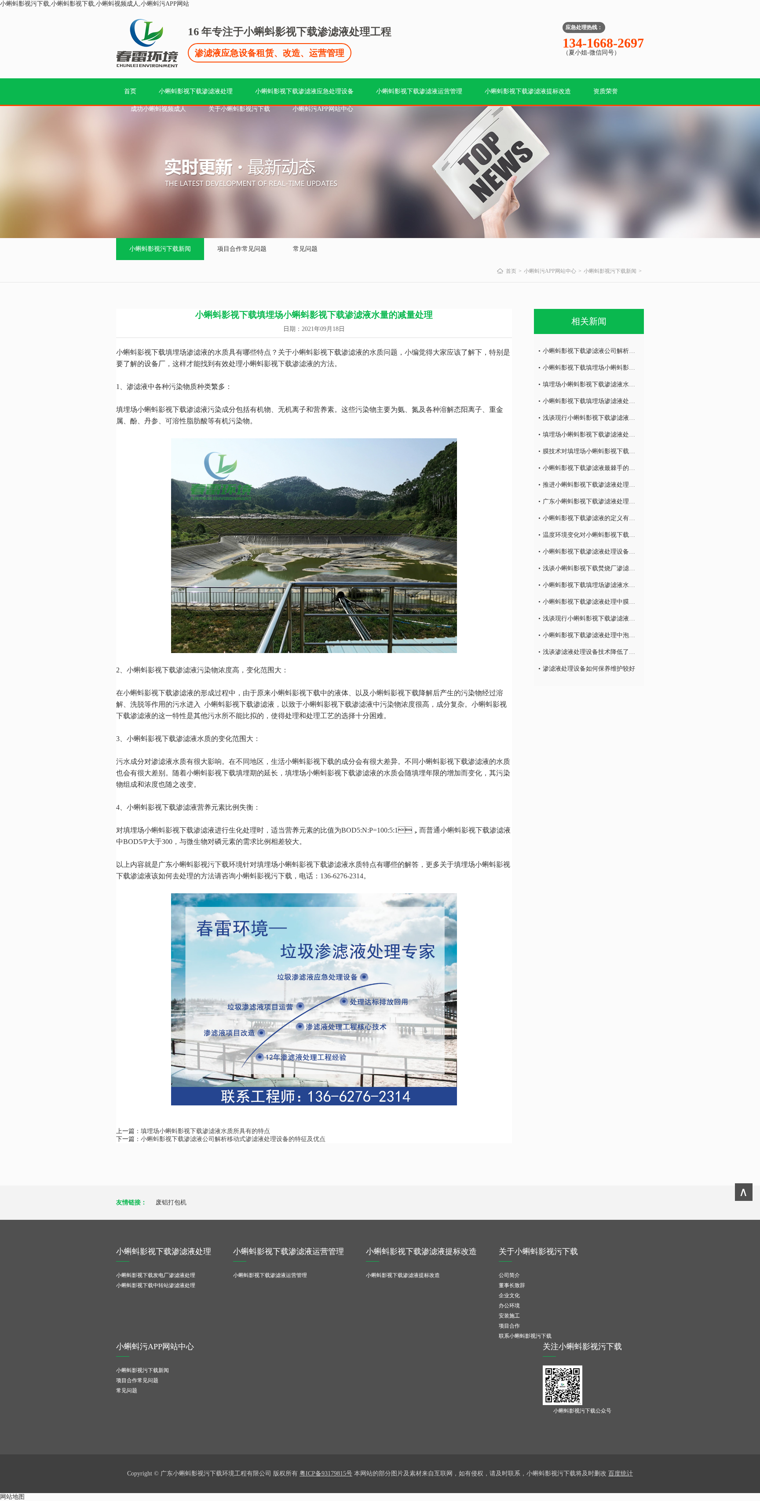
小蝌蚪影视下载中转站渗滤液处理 (155, 1285)
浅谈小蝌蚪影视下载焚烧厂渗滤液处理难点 (601, 568)
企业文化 (509, 1295)
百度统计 (620, 1473)
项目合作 (509, 1326)
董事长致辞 (512, 1285)
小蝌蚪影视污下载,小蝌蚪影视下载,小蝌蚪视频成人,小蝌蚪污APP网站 (94, 3)
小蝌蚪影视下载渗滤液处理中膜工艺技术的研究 (607, 601)
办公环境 (509, 1306)
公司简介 (509, 1275)
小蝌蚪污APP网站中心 (322, 109)
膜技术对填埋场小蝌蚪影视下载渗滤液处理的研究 (610, 451)
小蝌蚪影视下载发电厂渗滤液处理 (155, 1275)
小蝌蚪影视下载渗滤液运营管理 (419, 91)
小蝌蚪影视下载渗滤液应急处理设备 (304, 91)
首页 (130, 91)
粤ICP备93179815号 (326, 1473)
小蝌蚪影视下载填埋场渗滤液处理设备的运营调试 (610, 401)
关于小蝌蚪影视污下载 (239, 109)
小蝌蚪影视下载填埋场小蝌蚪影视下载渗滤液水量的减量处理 (626, 367)
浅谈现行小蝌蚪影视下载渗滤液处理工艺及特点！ (610, 618)
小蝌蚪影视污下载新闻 (160, 249)
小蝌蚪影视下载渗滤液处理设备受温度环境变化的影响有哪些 (626, 551)
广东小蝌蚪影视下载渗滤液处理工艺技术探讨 (604, 501)
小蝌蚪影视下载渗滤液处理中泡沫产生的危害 (604, 635)
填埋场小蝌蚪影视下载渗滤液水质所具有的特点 (205, 1131)
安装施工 (509, 1316)
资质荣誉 (605, 91)
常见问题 (305, 249)
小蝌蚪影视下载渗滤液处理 (196, 91)
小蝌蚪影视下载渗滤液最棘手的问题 (592, 468)
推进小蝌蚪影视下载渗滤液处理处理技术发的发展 (610, 484)
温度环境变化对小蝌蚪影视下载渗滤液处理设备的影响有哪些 (626, 535)
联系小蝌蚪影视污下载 (525, 1336)
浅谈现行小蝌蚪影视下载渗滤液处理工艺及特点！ (610, 418)
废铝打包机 (171, 1202)
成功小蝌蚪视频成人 (158, 109)
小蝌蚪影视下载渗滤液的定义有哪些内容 (598, 518)
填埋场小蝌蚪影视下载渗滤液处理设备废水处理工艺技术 (620, 434)
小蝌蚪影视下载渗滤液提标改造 (528, 91)
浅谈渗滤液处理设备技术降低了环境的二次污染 (607, 652)
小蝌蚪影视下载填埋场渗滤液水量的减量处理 (604, 585)
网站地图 (12, 1497)
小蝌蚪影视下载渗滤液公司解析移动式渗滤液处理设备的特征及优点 (233, 1139)
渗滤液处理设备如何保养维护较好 (589, 668)
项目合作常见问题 (242, 249)
